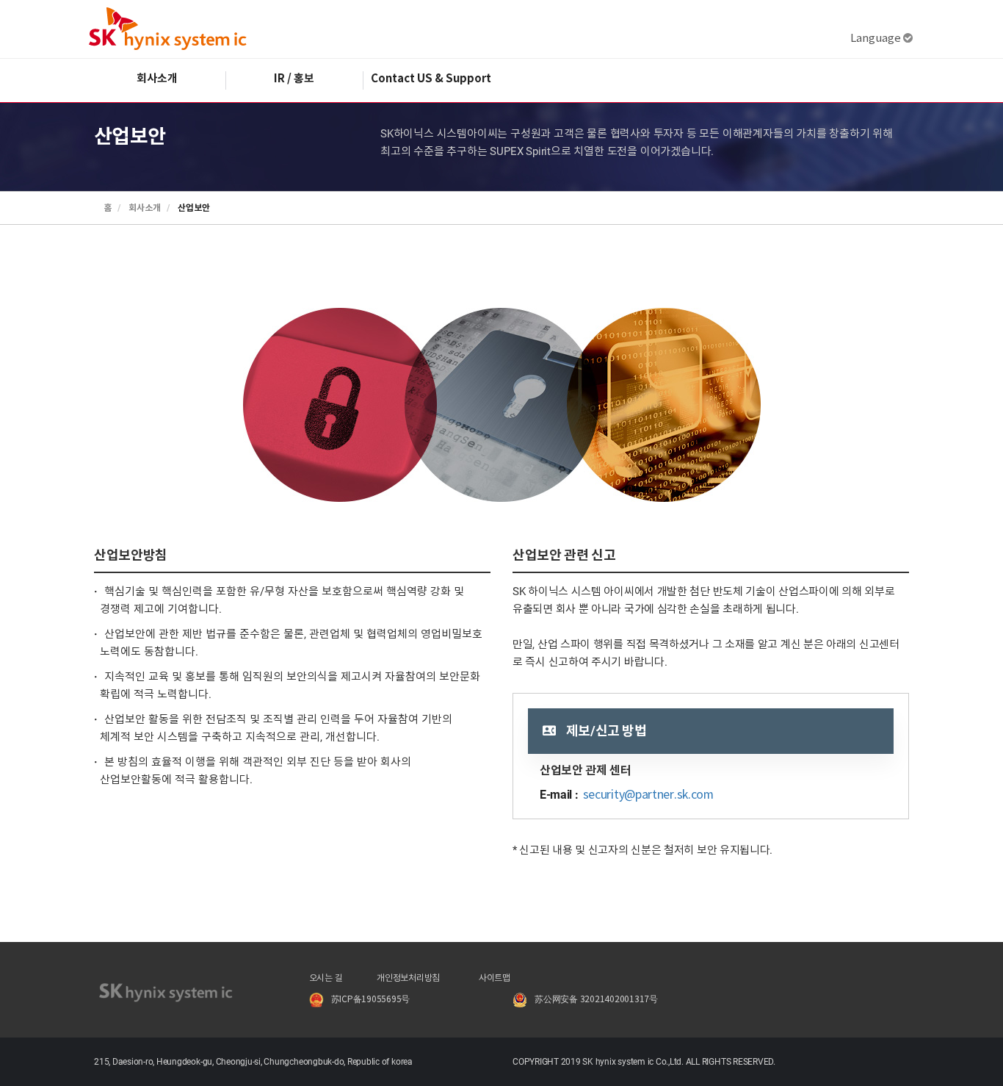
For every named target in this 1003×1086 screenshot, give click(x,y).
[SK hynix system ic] (168, 28)
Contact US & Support (431, 78)
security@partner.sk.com (648, 795)
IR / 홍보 (294, 78)
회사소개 (157, 78)
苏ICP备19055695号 (370, 999)
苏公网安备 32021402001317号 (596, 999)
